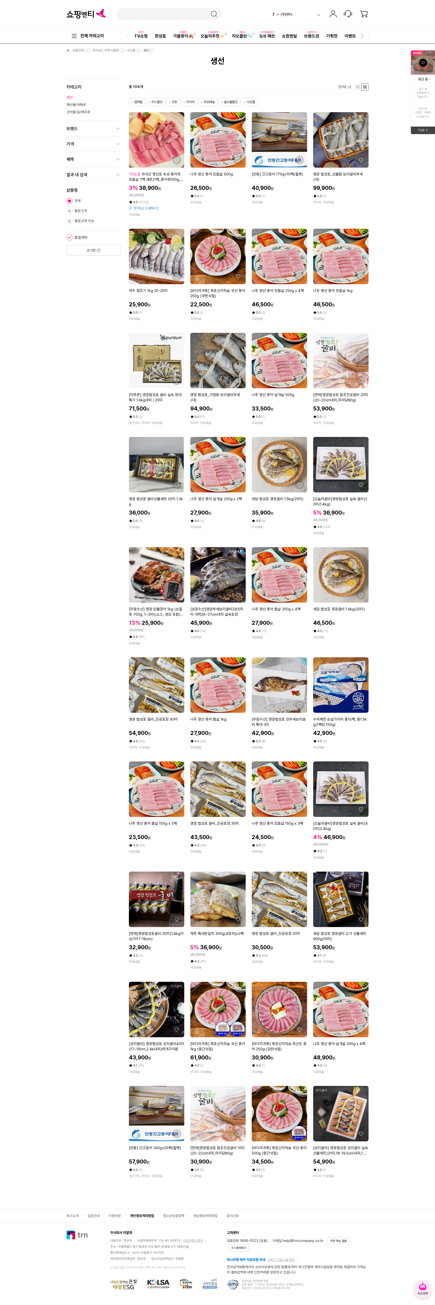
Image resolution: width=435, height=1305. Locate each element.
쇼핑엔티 (86, 14)
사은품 (251, 102)
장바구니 (364, 14)
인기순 (343, 87)
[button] (127, 36)
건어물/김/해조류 (78, 112)
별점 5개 (81, 211)
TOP (426, 131)
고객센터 (347, 14)
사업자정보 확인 (193, 1240)
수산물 (132, 50)
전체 (78, 201)
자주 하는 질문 (338, 1241)
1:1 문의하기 (238, 1248)
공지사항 (233, 1216)
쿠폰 (174, 102)
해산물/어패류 (76, 105)
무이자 (190, 102)
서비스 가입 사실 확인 (281, 1260)
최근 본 (423, 79)
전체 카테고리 (92, 35)
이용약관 (115, 1216)
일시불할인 (231, 102)
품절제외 (81, 237)
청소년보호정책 (173, 1216)
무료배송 (209, 102)
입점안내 (94, 1216)
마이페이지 (333, 14)
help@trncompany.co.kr (303, 1240)
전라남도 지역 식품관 (106, 50)
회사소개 (72, 1216)
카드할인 (157, 102)
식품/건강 (79, 50)
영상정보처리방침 (205, 1216)
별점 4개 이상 (84, 221)
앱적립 (138, 102)
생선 (147, 50)
